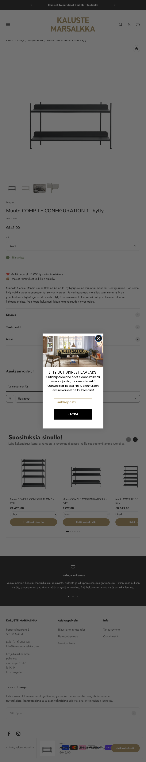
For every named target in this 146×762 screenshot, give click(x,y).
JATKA (73, 414)
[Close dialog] (98, 338)
